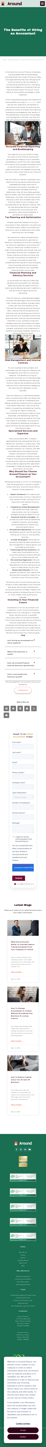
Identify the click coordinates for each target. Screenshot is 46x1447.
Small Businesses (23, 1281)
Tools (23, 1289)
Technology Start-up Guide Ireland (23, 1306)
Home (5, 59)
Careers (23, 1255)
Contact (23, 1257)
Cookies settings (23, 1424)
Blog (23, 1265)
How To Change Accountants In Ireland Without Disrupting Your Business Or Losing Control (22, 1013)
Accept (23, 1430)
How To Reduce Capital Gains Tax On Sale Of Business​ (21, 1079)
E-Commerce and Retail (23, 1279)
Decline (23, 1437)
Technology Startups (23, 1284)
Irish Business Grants (23, 1297)
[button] (42, 3)
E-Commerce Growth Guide (23, 1300)
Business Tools (23, 1303)
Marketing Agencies (23, 1276)
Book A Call (23, 1263)
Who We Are (23, 1252)
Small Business (13, 59)
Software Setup (23, 1260)
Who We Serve (23, 1271)
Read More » (17, 972)
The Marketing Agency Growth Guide (23, 1295)
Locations (23, 1311)
